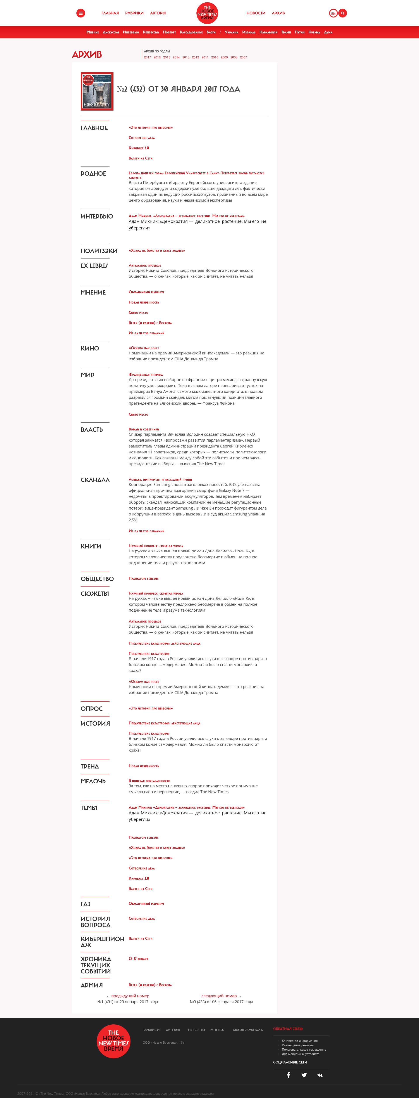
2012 (195, 57)
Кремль (314, 32)
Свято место (138, 312)
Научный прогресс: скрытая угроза (156, 546)
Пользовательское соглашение (304, 1049)
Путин (300, 32)
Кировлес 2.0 (139, 148)
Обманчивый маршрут (146, 292)
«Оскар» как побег (144, 348)
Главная (110, 13)
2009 (224, 57)
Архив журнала (248, 1030)
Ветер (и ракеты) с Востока (150, 323)
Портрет (169, 32)
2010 (214, 57)
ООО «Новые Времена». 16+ (163, 1042)
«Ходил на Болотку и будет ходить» (157, 250)
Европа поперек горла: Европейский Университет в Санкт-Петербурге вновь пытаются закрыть (196, 175)
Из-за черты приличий (146, 333)
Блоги (211, 32)
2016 (157, 57)
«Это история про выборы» (151, 127)
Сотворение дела (142, 137)
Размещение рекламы (298, 1045)
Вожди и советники (144, 429)
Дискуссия (111, 32)
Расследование (191, 32)
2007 (243, 57)
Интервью (131, 32)
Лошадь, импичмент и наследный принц (160, 479)
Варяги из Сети (141, 158)
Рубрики (134, 13)
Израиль (249, 32)
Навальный (268, 32)
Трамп (286, 32)
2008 (233, 57)
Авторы (158, 13)
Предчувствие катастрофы (149, 653)
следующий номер (219, 995)
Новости (256, 13)
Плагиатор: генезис (143, 578)
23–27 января (138, 958)
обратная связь (288, 1029)
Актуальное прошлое (145, 265)
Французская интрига (146, 374)
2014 (176, 57)
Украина (231, 32)
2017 (147, 57)
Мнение (93, 32)
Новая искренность (144, 302)
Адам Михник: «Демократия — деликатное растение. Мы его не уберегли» (187, 216)
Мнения (217, 1030)
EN (333, 13)
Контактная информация (300, 1040)
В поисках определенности (149, 781)
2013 (185, 57)
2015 (166, 57)
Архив (278, 13)
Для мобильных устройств (300, 1053)
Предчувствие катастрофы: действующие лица (164, 643)
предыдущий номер (130, 995)
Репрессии (151, 32)
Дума (328, 32)
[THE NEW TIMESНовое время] (207, 13)
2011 (205, 57)
